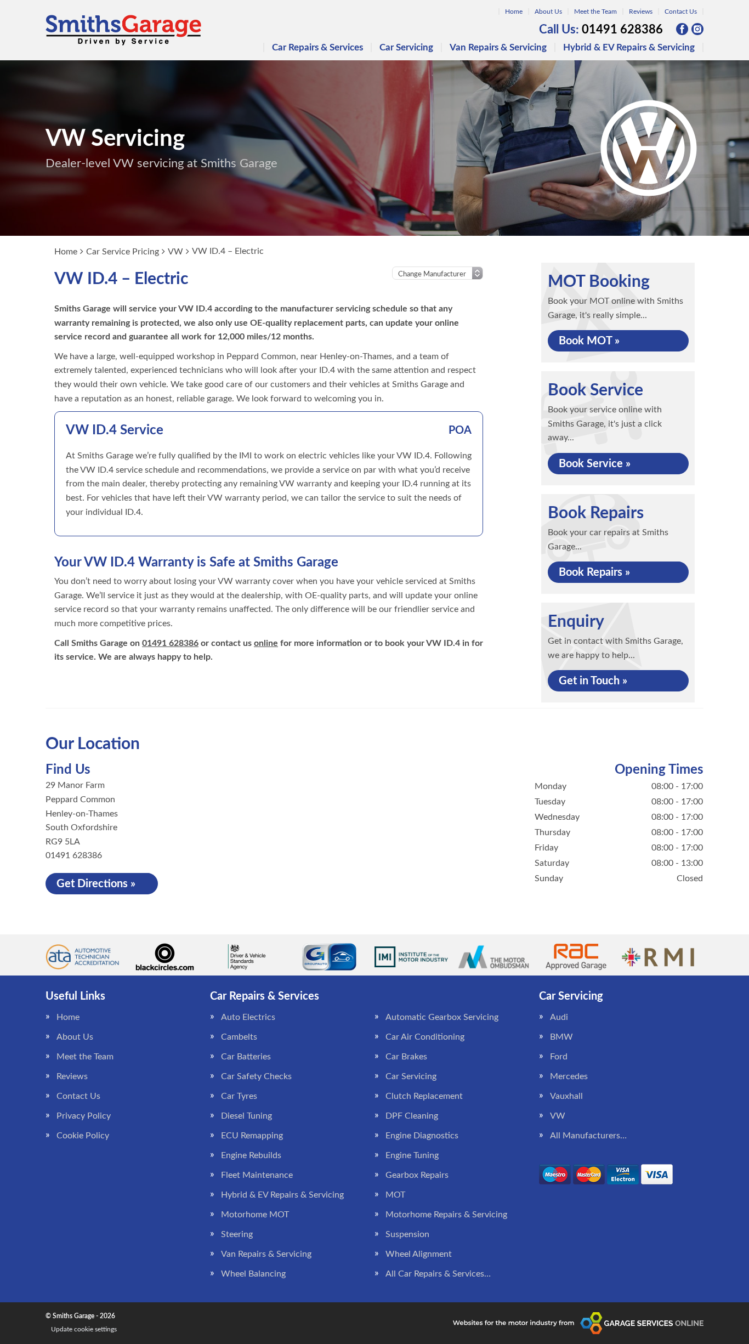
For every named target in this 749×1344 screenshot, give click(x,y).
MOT (395, 1194)
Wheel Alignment (418, 1254)
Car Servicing (406, 47)
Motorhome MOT (255, 1214)
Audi (559, 1017)
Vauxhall (566, 1096)
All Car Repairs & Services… (438, 1273)
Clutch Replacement (424, 1096)
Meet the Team (595, 11)
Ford (559, 1056)
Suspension (407, 1234)
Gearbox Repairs (417, 1175)
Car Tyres (239, 1096)
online (266, 643)
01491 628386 (601, 30)
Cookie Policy (82, 1135)
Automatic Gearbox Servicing (441, 1017)
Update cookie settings (84, 1329)
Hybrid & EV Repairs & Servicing (629, 47)
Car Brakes (406, 1056)
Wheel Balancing (253, 1273)
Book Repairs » (594, 572)
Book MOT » (589, 341)
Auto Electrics (248, 1017)
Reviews (640, 11)
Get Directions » (95, 883)
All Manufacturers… (588, 1135)
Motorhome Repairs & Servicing (446, 1214)
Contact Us (681, 11)
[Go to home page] (123, 30)
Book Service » (595, 463)
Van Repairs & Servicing (498, 47)
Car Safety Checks (256, 1076)
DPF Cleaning (411, 1116)
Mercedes (569, 1076)
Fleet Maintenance (257, 1175)
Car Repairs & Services (317, 47)
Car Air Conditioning (424, 1037)
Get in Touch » (593, 681)
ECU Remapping (252, 1135)
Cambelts (239, 1037)
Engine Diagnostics (421, 1135)
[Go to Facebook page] (682, 29)
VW (557, 1116)
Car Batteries (246, 1056)
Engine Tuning (412, 1155)
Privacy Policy (83, 1116)
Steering (237, 1234)
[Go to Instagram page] (697, 29)
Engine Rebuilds (251, 1155)
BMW (561, 1037)
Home (514, 11)
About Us (548, 11)
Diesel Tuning (246, 1116)
